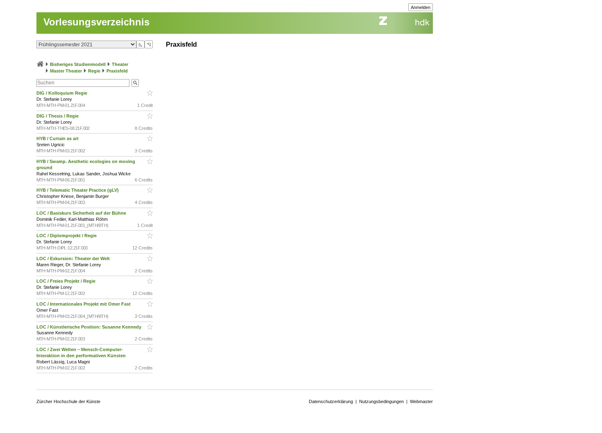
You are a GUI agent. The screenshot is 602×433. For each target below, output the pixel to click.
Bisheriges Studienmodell (78, 64)
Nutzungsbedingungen (381, 401)
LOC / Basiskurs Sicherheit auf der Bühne (81, 213)
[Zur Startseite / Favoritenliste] (40, 64)
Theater (120, 64)
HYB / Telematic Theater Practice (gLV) (78, 190)
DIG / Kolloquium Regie (62, 93)
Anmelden (420, 7)
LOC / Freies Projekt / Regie (66, 281)
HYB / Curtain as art (58, 138)
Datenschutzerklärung (331, 401)
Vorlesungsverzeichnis (96, 21)
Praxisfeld (117, 70)
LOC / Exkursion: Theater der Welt (73, 258)
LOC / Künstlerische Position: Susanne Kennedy (89, 326)
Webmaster (421, 401)
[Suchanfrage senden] (135, 83)
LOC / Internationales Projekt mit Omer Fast (84, 304)
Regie (94, 70)
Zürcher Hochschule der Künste (68, 401)
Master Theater (66, 70)
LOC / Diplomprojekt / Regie (67, 235)
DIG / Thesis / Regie (58, 115)
